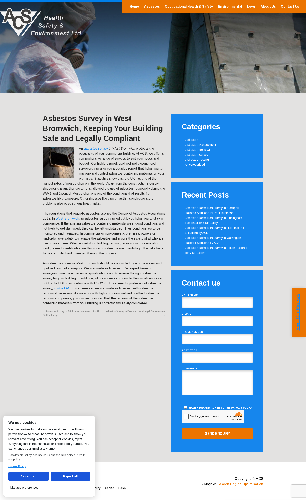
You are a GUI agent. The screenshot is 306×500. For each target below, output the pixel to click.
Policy (122, 487)
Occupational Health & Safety (189, 6)
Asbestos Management (200, 144)
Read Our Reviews (297, 312)
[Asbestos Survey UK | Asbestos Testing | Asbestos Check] (40, 33)
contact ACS (63, 288)
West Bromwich (67, 218)
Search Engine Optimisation (240, 484)
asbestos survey (96, 148)
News (251, 6)
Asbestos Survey (196, 154)
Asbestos (152, 6)
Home (134, 6)
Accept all (28, 476)
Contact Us (290, 6)
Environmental (230, 6)
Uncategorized (195, 164)
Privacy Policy (242, 407)
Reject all (70, 476)
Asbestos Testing (197, 159)
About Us (268, 6)
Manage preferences (24, 487)
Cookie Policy (17, 466)
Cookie (109, 487)
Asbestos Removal (197, 149)
